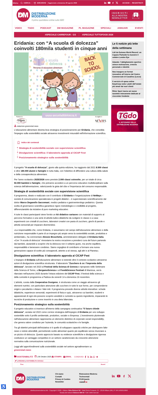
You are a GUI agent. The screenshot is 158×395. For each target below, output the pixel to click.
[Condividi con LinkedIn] (91, 357)
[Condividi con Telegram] (97, 357)
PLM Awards (84, 379)
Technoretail (84, 377)
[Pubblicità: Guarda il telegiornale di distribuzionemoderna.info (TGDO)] (127, 118)
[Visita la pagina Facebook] (113, 3)
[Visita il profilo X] (117, 3)
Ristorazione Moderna (88, 374)
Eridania (21, 361)
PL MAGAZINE (86, 28)
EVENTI (139, 28)
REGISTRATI (137, 3)
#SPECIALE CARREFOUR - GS (60, 35)
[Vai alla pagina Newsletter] (126, 15)
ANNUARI (122, 28)
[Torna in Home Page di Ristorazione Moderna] (30, 378)
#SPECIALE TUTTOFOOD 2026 (97, 35)
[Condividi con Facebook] (85, 357)
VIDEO (18, 28)
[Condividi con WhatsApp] (94, 357)
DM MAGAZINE (65, 28)
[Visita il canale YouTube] (109, 3)
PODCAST (45, 28)
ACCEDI (126, 3)
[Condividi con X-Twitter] (88, 357)
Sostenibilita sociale (34, 361)
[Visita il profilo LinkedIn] (105, 3)
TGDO (31, 28)
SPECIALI (106, 28)
